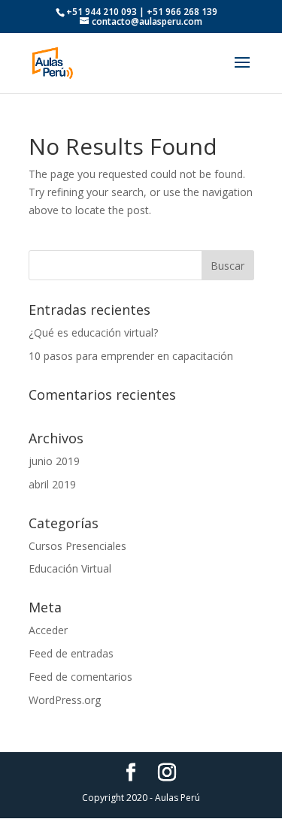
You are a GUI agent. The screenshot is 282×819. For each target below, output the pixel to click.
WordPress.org (65, 700)
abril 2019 (52, 484)
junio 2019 (54, 461)
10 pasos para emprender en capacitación (131, 356)
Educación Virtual (70, 568)
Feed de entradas (71, 653)
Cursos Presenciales (77, 546)
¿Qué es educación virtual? (93, 332)
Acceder (48, 630)
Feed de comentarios (80, 676)
